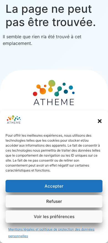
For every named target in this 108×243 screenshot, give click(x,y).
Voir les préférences (54, 216)
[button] (99, 121)
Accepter (54, 186)
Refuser (54, 201)
